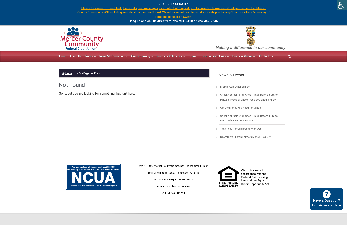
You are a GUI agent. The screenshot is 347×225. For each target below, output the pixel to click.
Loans (193, 56)
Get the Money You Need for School (241, 107)
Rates (89, 56)
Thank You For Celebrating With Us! (240, 128)
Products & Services (170, 56)
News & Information (112, 56)
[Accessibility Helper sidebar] (342, 5)
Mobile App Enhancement (235, 86)
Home (62, 56)
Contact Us (266, 56)
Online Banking (141, 56)
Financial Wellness (243, 56)
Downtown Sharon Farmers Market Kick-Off (245, 136)
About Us (75, 56)
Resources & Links (214, 56)
